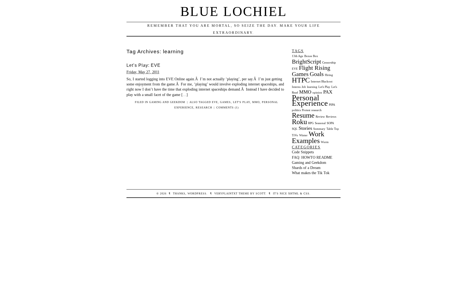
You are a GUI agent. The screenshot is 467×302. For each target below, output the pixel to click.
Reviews (331, 116)
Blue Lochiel (233, 11)
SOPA (330, 123)
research (204, 107)
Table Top (332, 128)
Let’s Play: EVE (143, 65)
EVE (215, 102)
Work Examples (308, 137)
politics (296, 110)
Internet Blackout (321, 81)
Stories (305, 128)
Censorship (329, 62)
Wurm (325, 142)
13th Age (297, 56)
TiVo (295, 135)
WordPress (197, 193)
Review (320, 116)
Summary (319, 128)
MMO (256, 102)
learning (312, 86)
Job (304, 86)
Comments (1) (227, 107)
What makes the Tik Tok (310, 173)
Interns (296, 86)
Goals (317, 74)
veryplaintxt (226, 193)
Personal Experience (310, 100)
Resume (303, 115)
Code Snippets (303, 152)
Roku (299, 122)
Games (225, 102)
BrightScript (306, 61)
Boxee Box (311, 56)
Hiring (329, 75)
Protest (306, 110)
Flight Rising (314, 67)
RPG (311, 123)
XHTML (293, 193)
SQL (295, 128)
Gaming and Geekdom (167, 102)
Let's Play (241, 102)
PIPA (332, 104)
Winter (303, 135)
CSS (306, 193)
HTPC (301, 80)
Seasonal (320, 123)
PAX (327, 92)
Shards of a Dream (306, 167)
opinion (317, 92)
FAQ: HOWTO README (312, 157)
